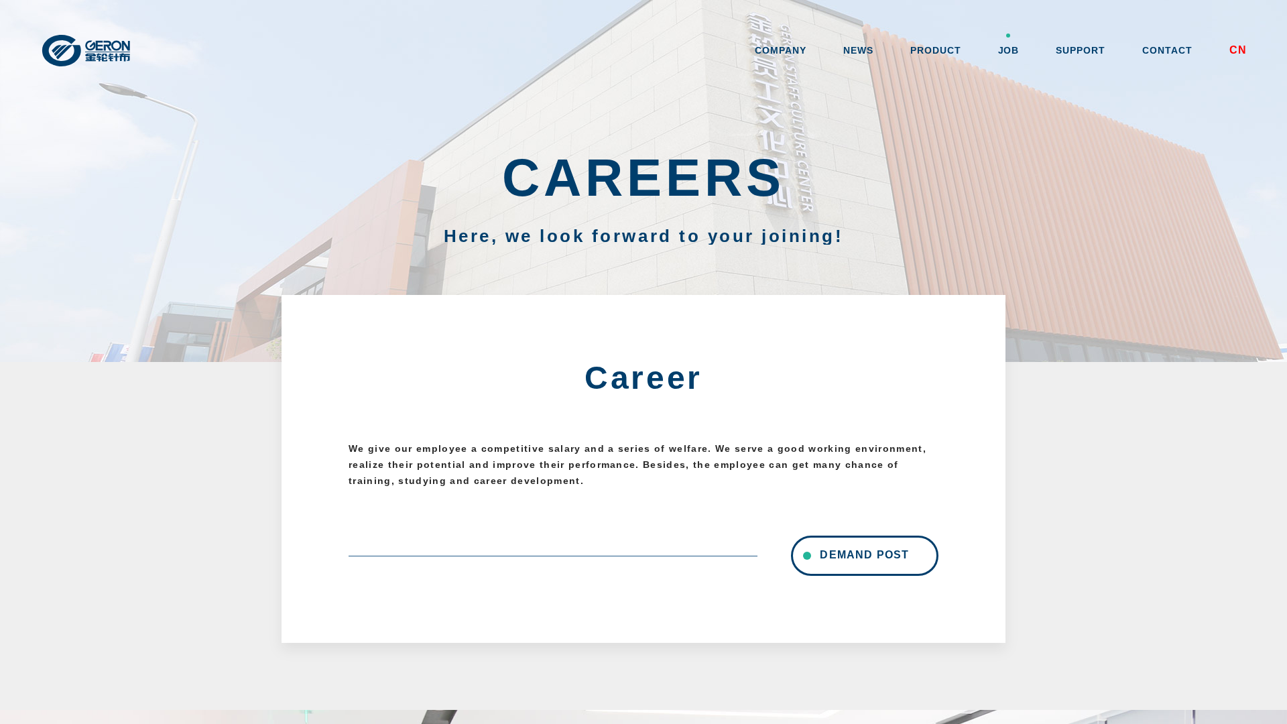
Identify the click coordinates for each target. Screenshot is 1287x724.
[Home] (97, 50)
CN (1238, 50)
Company (780, 50)
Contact (1167, 50)
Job (1009, 50)
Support (1080, 50)
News (858, 50)
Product (935, 50)
